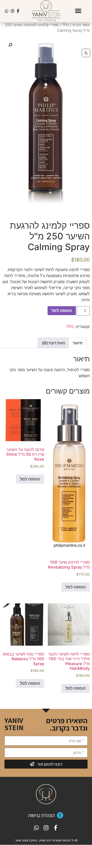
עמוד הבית (81, 25)
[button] (78, 11)
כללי (65, 25)
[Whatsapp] (7, 11)
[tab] (77, 343)
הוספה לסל (62, 310)
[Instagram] (12, 11)
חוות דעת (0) (53, 343)
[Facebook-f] (18, 11)
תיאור (78, 343)
